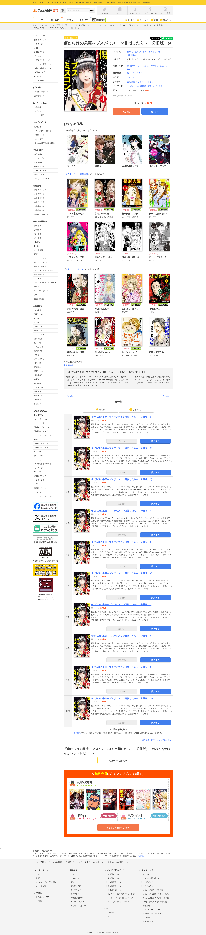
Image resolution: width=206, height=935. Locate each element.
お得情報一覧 (39, 96)
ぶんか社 (131, 77)
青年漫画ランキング (115, 886)
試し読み (126, 111)
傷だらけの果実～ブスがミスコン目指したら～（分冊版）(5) (121, 542)
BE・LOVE (38, 415)
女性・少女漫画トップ (42, 64)
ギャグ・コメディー (41, 262)
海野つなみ (38, 326)
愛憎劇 (143, 86)
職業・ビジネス (40, 266)
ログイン (37, 111)
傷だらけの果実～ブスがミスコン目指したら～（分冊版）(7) (121, 604)
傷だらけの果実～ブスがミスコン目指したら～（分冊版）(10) (122, 698)
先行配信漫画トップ (41, 60)
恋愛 (36, 254)
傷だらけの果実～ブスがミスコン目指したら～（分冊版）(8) (121, 636)
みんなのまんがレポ (41, 179)
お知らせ (37, 127)
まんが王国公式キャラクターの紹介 (156, 894)
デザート (37, 484)
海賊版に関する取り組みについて (45, 561)
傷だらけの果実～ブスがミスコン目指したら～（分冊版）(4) (121, 510)
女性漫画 (37, 226)
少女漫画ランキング (115, 882)
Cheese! (37, 452)
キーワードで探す (41, 171)
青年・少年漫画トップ (42, 68)
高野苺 (36, 379)
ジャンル (131, 20)
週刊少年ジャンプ (41, 431)
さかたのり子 (39, 359)
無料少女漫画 (39, 202)
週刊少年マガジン (41, 443)
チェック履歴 (39, 115)
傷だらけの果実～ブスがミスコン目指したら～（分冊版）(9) (121, 667)
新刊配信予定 (39, 52)
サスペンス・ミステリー (43, 270)
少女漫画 (37, 230)
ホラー (36, 287)
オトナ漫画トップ (41, 80)
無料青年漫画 (39, 206)
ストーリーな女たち (41, 419)
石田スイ (37, 318)
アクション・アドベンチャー (45, 283)
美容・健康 (158, 86)
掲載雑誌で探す (40, 166)
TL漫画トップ (39, 72)
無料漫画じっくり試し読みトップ (68, 862)
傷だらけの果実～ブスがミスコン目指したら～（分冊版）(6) (121, 573)
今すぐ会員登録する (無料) (118, 828)
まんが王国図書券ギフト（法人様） (156, 898)
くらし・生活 (133, 86)
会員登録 (37, 107)
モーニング (38, 468)
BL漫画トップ (39, 76)
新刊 (156, 20)
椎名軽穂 (37, 363)
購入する (155, 111)
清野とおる (38, 371)
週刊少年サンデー (41, 476)
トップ (40, 20)
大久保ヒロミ (39, 335)
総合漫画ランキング (115, 874)
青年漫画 (37, 234)
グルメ (36, 295)
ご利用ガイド (39, 135)
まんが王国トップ (42, 862)
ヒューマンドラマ (41, 258)
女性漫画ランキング (115, 878)
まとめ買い (138, 409)
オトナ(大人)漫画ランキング (118, 902)
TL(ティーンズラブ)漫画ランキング (121, 894)
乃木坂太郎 (38, 387)
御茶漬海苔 (38, 339)
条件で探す (38, 154)
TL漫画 (37, 242)
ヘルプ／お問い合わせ (42, 131)
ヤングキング (39, 480)
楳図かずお (38, 331)
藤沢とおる (38, 396)
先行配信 (55, 20)
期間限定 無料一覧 (41, 214)
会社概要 (146, 917)
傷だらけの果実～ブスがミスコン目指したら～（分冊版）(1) (121, 417)
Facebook (111, 913)
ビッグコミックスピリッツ (44, 435)
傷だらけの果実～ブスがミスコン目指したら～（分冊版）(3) (121, 479)
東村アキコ (38, 391)
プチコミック (39, 423)
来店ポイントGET (41, 92)
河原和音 (37, 343)
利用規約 (146, 906)
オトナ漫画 (38, 250)
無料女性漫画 (39, 198)
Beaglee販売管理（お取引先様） (155, 902)
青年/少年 (84, 20)
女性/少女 (69, 20)
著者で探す (38, 162)
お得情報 (39, 901)
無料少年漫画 (39, 210)
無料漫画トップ (40, 40)
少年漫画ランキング (115, 890)
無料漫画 (101, 20)
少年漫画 (37, 238)
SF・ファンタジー (41, 291)
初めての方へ (39, 139)
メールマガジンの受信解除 (46, 882)
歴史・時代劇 (39, 274)
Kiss (36, 439)
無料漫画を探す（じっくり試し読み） (157, 740)
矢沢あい (37, 404)
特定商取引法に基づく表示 (153, 914)
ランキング (144, 20)
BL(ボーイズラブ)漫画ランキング (120, 898)
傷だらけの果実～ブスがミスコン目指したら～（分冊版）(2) (121, 448)
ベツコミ (37, 460)
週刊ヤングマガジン (41, 427)
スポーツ (37, 279)
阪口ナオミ (138, 66)
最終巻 (102, 409)
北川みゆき (38, 351)
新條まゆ (37, 367)
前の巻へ (70, 396)
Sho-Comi (38, 472)
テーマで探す (39, 158)
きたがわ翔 (38, 347)
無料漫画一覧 (39, 194)
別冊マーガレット (41, 456)
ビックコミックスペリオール (45, 496)
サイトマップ (148, 921)
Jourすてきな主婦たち (42, 464)
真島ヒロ (37, 400)
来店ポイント (168, 20)
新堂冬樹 (84, 174)
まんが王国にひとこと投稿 (44, 143)
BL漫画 (37, 246)
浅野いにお (38, 314)
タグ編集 (69, 365)
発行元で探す (39, 175)
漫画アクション (40, 488)
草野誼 (36, 355)
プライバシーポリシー (151, 910)
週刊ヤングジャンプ (41, 448)
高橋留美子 (38, 383)
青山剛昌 (37, 310)
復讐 (149, 86)
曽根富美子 (38, 375)
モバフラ (37, 492)
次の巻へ (166, 396)
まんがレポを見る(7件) (118, 760)
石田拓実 (37, 322)
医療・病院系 (39, 299)
